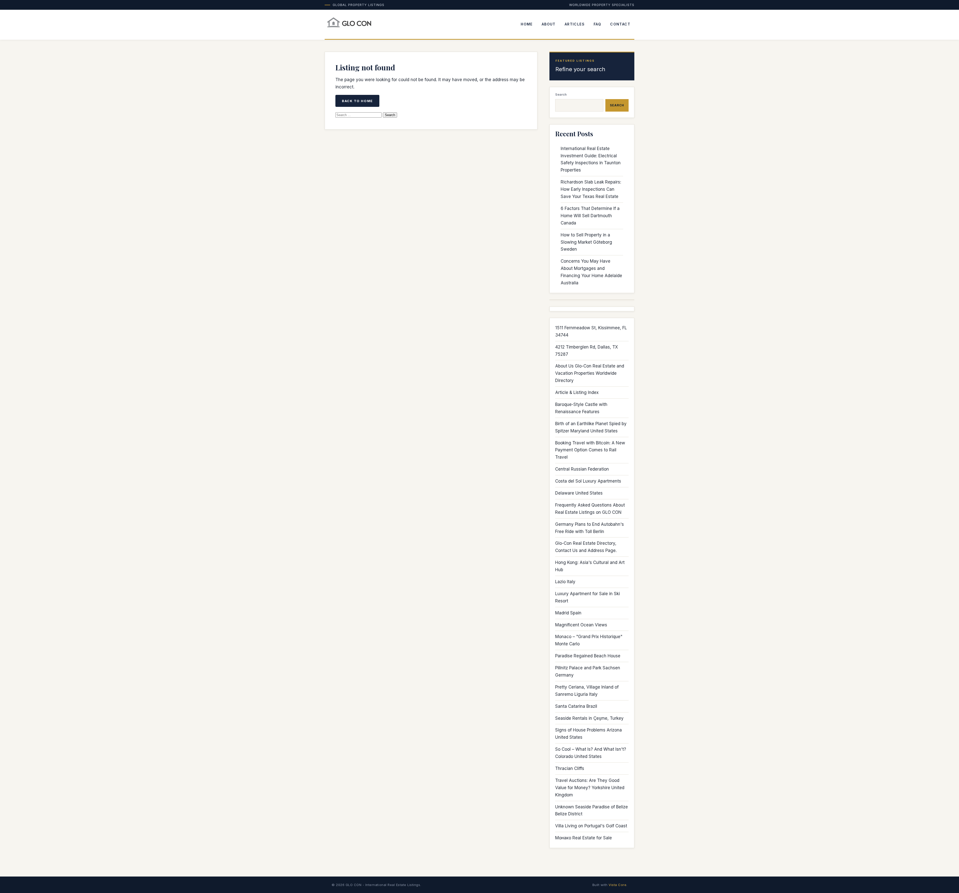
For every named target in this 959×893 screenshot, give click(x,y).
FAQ (597, 24)
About (549, 24)
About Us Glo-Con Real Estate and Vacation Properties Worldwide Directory (589, 373)
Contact (620, 24)
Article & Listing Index (577, 392)
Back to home (357, 101)
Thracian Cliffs (569, 768)
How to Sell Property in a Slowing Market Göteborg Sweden (586, 242)
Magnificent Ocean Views (581, 624)
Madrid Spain (568, 612)
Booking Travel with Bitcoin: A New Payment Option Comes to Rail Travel (590, 450)
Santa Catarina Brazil (576, 706)
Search (561, 94)
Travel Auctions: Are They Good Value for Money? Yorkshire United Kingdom (589, 787)
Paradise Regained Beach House (587, 655)
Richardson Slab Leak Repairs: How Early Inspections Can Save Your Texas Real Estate (591, 189)
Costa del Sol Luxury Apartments (588, 481)
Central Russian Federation (582, 469)
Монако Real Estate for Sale (583, 837)
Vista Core (617, 885)
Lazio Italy (565, 581)
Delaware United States (579, 493)
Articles (575, 24)
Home (527, 24)
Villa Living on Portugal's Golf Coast (591, 825)
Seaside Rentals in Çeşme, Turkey (589, 718)
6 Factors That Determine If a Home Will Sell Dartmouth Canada (590, 215)
